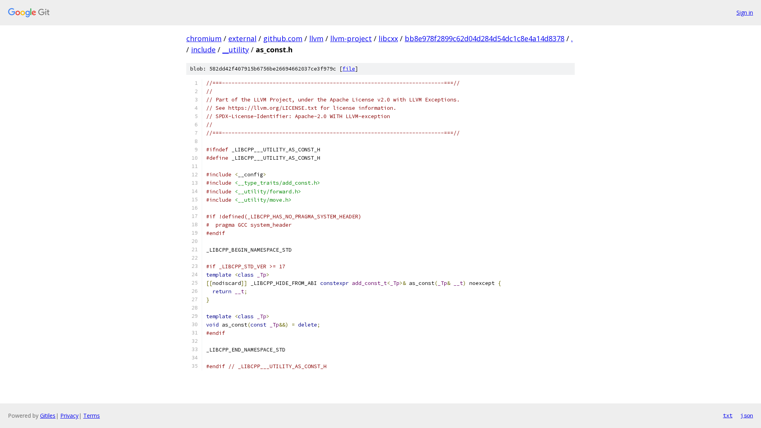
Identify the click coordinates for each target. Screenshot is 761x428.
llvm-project (351, 38)
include (203, 49)
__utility (235, 49)
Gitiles (47, 415)
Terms (91, 415)
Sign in (744, 12)
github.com (282, 38)
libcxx (388, 38)
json (746, 415)
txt (727, 415)
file (348, 68)
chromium (204, 38)
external (242, 38)
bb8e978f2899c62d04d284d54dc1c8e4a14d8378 (484, 38)
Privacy (69, 415)
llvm (316, 38)
